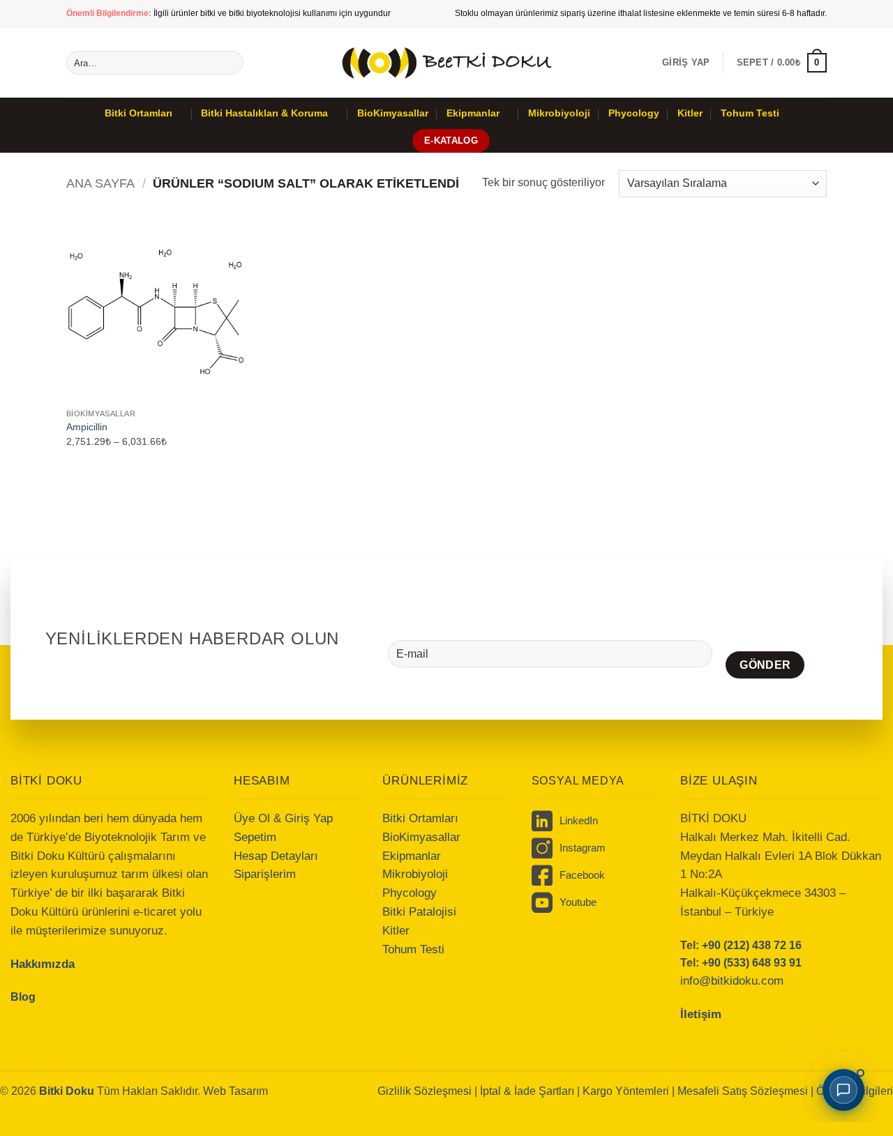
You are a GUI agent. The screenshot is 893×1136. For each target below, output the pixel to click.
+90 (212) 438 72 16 (752, 945)
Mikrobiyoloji (559, 113)
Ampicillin (86, 426)
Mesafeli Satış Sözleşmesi (744, 1091)
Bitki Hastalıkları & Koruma (264, 113)
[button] (686, 63)
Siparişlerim (265, 874)
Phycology (633, 113)
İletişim (700, 1014)
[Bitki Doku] (446, 62)
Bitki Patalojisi (419, 911)
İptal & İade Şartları (527, 1091)
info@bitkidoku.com (731, 980)
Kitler (690, 113)
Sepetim (255, 837)
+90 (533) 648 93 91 (752, 963)
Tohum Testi (750, 113)
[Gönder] (230, 63)
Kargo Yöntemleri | (630, 1091)
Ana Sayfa (100, 183)
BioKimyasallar (392, 113)
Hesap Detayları (276, 856)
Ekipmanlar (473, 113)
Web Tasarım (235, 1091)
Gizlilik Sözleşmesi (424, 1091)
